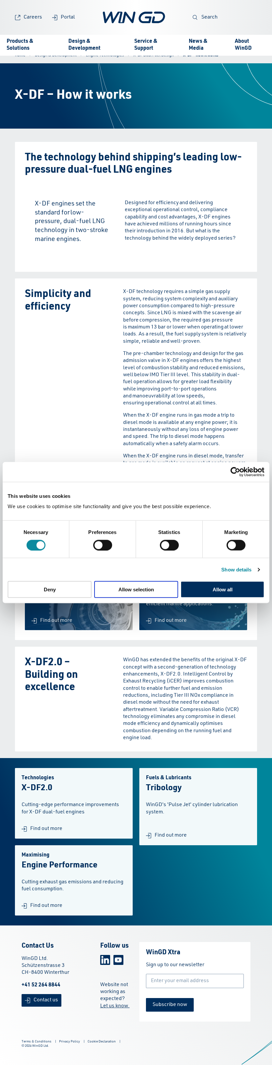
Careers (33, 17)
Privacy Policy (69, 1041)
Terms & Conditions (36, 1041)
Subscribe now (170, 1004)
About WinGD (243, 45)
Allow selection (136, 589)
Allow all (223, 589)
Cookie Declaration (102, 1041)
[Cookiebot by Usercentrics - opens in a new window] (235, 472)
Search (209, 17)
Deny (50, 589)
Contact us (46, 1000)
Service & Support (146, 45)
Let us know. (115, 1006)
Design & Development (84, 45)
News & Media (198, 45)
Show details (236, 569)
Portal (68, 17)
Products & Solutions (20, 45)
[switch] (102, 545)
